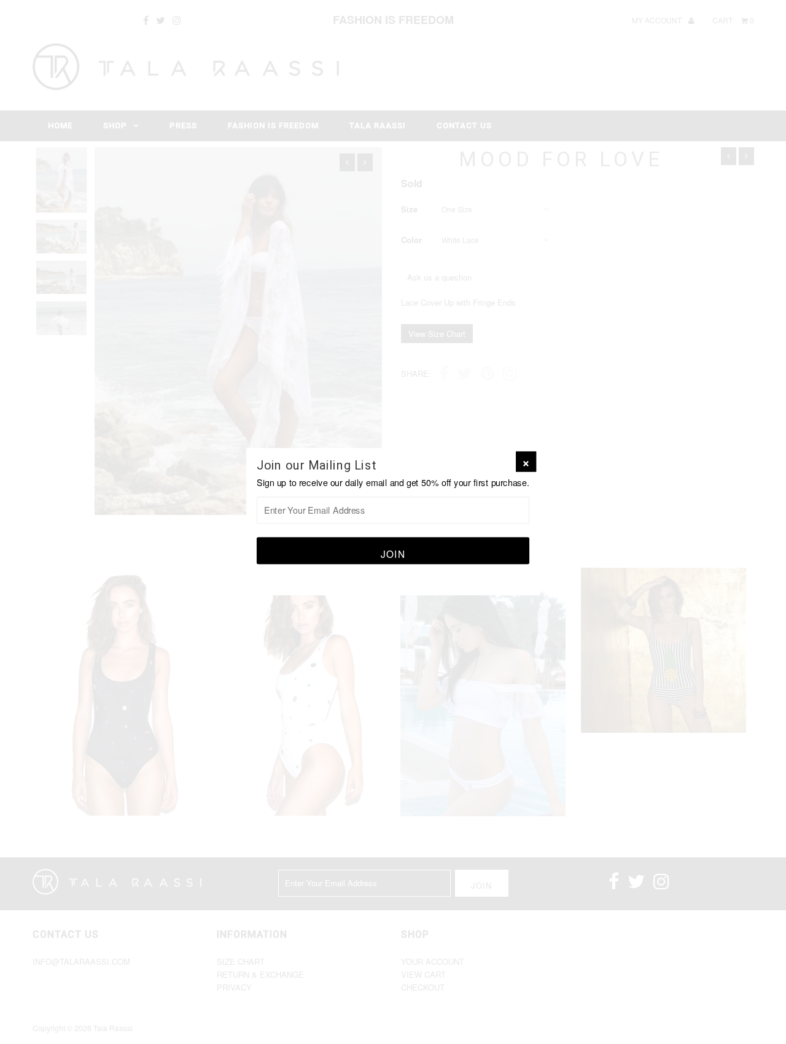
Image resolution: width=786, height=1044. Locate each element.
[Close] (526, 462)
